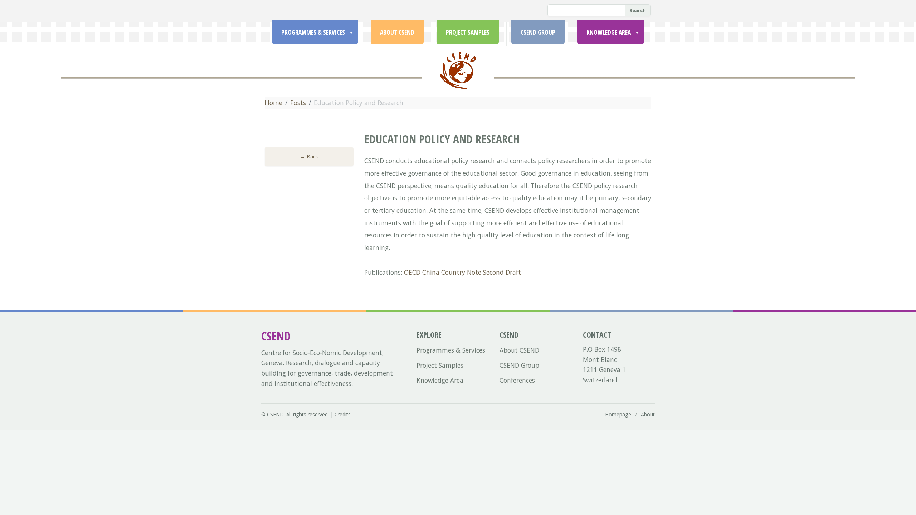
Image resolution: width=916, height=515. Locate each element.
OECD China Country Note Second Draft (462, 272)
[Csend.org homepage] (458, 79)
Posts (298, 102)
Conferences (517, 380)
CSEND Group (538, 32)
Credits (343, 414)
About (648, 414)
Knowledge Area (608, 32)
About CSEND (397, 32)
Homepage (618, 414)
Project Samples (467, 32)
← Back (309, 156)
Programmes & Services (313, 32)
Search (637, 10)
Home (273, 102)
